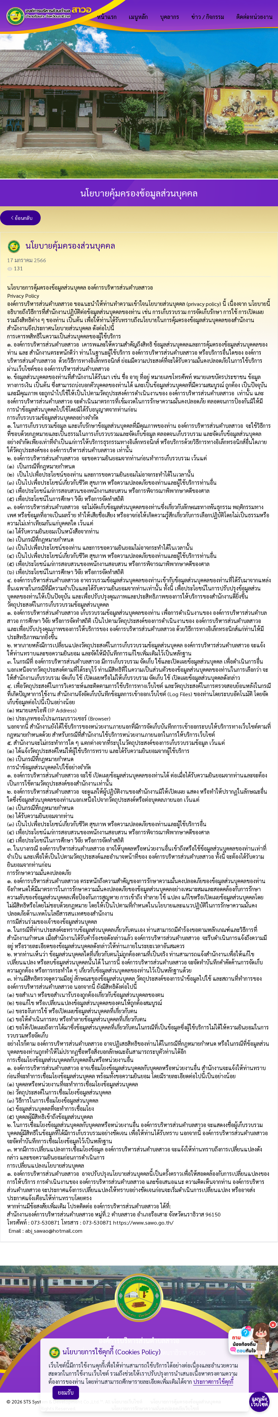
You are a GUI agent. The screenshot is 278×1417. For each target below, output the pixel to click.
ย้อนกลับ (24, 218)
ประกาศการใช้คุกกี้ (213, 1381)
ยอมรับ (66, 1392)
